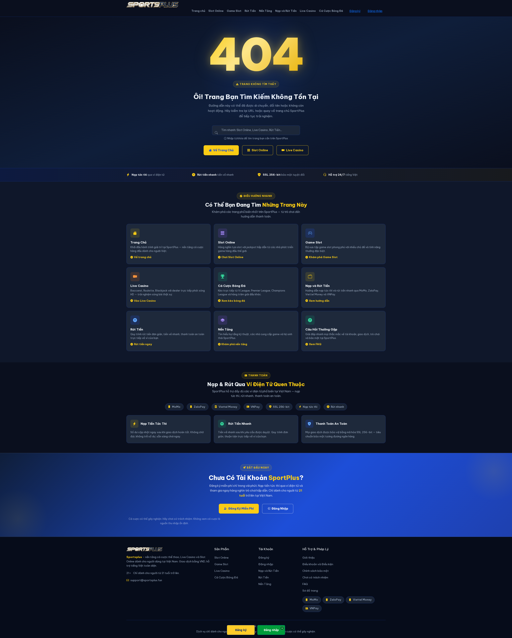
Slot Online (216, 11)
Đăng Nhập (280, 508)
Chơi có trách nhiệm (315, 577)
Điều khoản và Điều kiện (317, 564)
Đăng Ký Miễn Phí (241, 508)
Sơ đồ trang (310, 590)
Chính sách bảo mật (315, 571)
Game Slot (234, 11)
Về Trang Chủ (223, 150)
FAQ (305, 584)
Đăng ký (354, 11)
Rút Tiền (250, 11)
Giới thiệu (308, 557)
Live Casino (308, 11)
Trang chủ (198, 11)
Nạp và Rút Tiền (286, 11)
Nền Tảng (265, 11)
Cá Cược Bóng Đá (331, 11)
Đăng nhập (375, 11)
